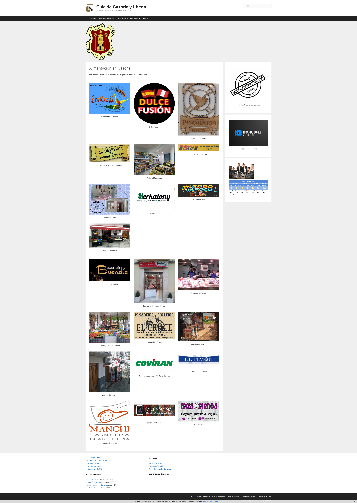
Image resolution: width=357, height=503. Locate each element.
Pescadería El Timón (199, 360)
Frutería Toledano (110, 235)
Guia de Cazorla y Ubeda (121, 6)
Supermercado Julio (199, 148)
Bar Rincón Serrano (93, 479)
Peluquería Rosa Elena (94, 482)
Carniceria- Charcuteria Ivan (154, 281)
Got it (216, 501)
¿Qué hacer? (91, 18)
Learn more (207, 501)
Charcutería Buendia (110, 270)
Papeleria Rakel (91, 488)
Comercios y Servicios (106, 18)
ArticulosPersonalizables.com (248, 85)
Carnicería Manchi (110, 421)
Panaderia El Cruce (154, 326)
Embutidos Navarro (198, 327)
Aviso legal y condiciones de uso (98, 460)
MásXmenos (199, 411)
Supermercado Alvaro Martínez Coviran (154, 362)
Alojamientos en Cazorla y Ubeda (129, 18)
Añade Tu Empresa (93, 458)
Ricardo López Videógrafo (248, 133)
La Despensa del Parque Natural (109, 153)
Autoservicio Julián (109, 372)
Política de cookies (92, 463)
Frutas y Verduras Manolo (110, 327)
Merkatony (154, 197)
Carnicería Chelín (109, 199)
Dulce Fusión (154, 103)
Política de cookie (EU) (94, 469)
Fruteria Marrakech (154, 160)
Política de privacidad (94, 466)
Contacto (146, 18)
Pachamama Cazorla (154, 410)
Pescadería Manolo (198, 275)
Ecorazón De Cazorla (109, 98)
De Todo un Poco (199, 190)
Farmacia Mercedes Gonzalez (97, 485)
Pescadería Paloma (198, 109)
